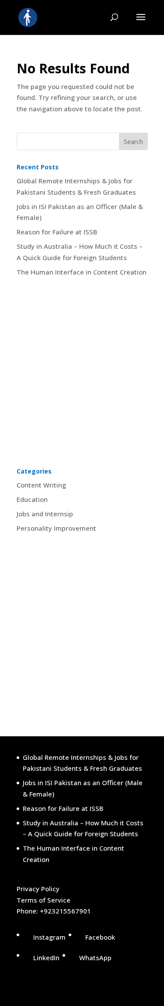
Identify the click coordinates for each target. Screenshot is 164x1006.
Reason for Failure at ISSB (57, 231)
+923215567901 (65, 910)
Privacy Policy (38, 888)
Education (32, 499)
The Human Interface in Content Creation (82, 272)
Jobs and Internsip (45, 513)
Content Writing (41, 485)
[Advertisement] (82, 372)
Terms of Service (43, 900)
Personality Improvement (56, 528)
